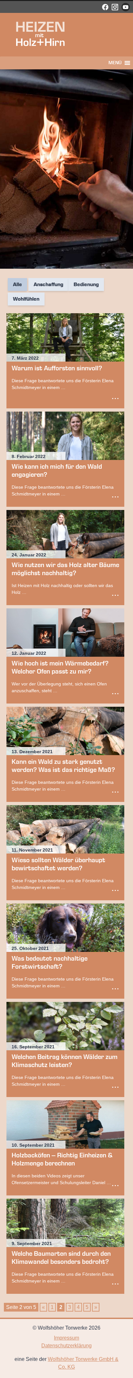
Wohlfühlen (26, 299)
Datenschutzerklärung (66, 1345)
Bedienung (86, 284)
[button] (115, 62)
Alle (17, 284)
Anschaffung (48, 284)
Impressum (66, 1338)
